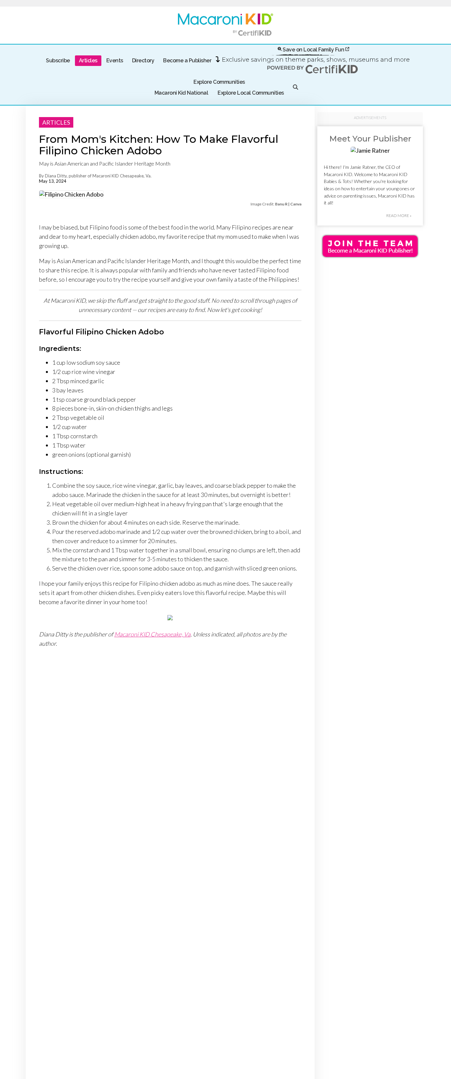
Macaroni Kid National (181, 93)
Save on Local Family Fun (313, 49)
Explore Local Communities (251, 93)
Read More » (398, 215)
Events (114, 60)
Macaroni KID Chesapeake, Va (152, 634)
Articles (88, 60)
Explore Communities (219, 82)
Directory (143, 60)
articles (56, 122)
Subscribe (58, 60)
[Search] (295, 87)
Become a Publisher (187, 60)
